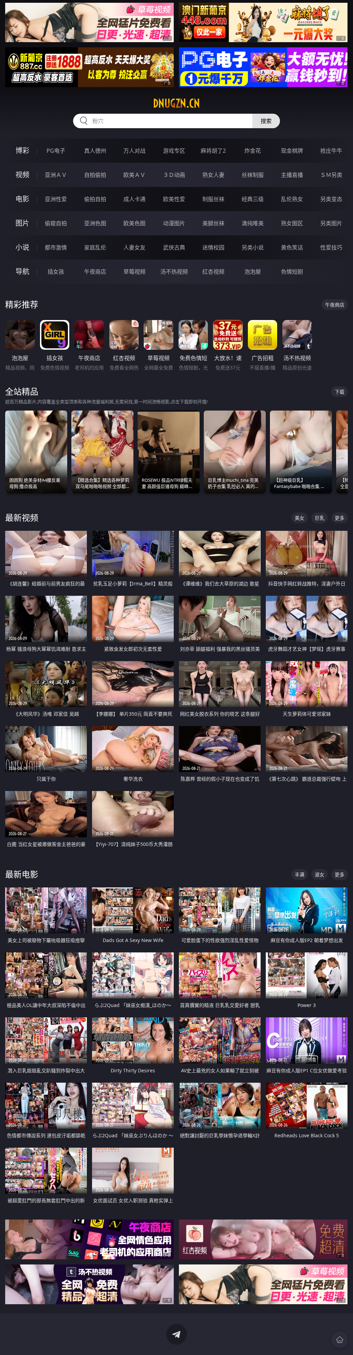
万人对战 (134, 150)
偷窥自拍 (56, 223)
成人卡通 (134, 199)
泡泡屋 (252, 271)
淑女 (319, 874)
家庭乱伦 (95, 247)
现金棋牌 (292, 150)
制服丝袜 (213, 199)
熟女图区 (292, 223)
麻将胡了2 (213, 150)
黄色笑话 (292, 247)
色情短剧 (292, 271)
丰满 (299, 874)
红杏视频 (213, 271)
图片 (22, 223)
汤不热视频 (174, 271)
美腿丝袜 (213, 223)
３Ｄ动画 (174, 175)
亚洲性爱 (56, 199)
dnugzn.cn (176, 103)
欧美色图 (134, 223)
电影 (22, 199)
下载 (339, 391)
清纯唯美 (253, 223)
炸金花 (252, 150)
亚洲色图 (95, 223)
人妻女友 (134, 247)
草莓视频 (134, 271)
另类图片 (331, 223)
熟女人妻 (213, 175)
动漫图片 (174, 223)
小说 (22, 247)
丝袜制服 (253, 175)
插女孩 (56, 271)
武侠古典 (174, 247)
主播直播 (292, 175)
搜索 (266, 121)
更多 (339, 518)
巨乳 (319, 518)
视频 (22, 174)
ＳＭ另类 (331, 175)
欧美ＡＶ (134, 175)
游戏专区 (174, 150)
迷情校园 (213, 247)
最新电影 (21, 874)
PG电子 (56, 150)
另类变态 (331, 199)
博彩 (22, 150)
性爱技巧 (331, 247)
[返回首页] (339, 1340)
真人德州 (95, 150)
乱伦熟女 (292, 199)
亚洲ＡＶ (56, 175)
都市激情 (56, 247)
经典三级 (253, 199)
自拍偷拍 (95, 175)
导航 (22, 271)
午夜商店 (95, 271)
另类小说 (253, 247)
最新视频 (21, 517)
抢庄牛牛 (331, 150)
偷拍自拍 (95, 199)
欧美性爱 (174, 199)
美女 (299, 518)
